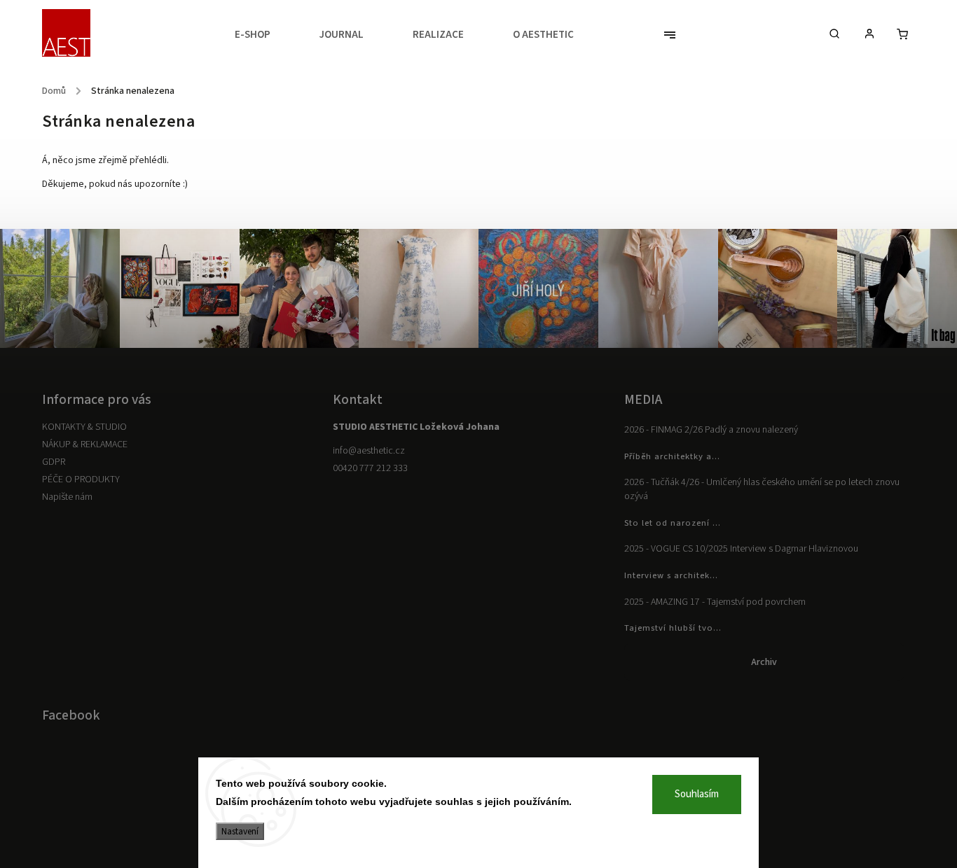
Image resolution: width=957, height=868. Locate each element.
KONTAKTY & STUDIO (84, 427)
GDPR (53, 462)
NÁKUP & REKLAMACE (85, 444)
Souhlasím (697, 794)
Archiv (764, 662)
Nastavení (240, 831)
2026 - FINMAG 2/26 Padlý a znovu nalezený (711, 430)
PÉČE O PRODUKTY (81, 479)
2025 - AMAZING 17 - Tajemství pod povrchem (715, 602)
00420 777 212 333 (370, 468)
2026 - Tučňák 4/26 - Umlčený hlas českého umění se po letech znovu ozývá (762, 489)
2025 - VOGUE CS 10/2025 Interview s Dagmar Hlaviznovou (741, 549)
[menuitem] (265, 35)
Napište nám (67, 497)
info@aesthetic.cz (369, 451)
